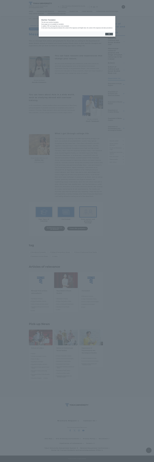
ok (109, 34)
